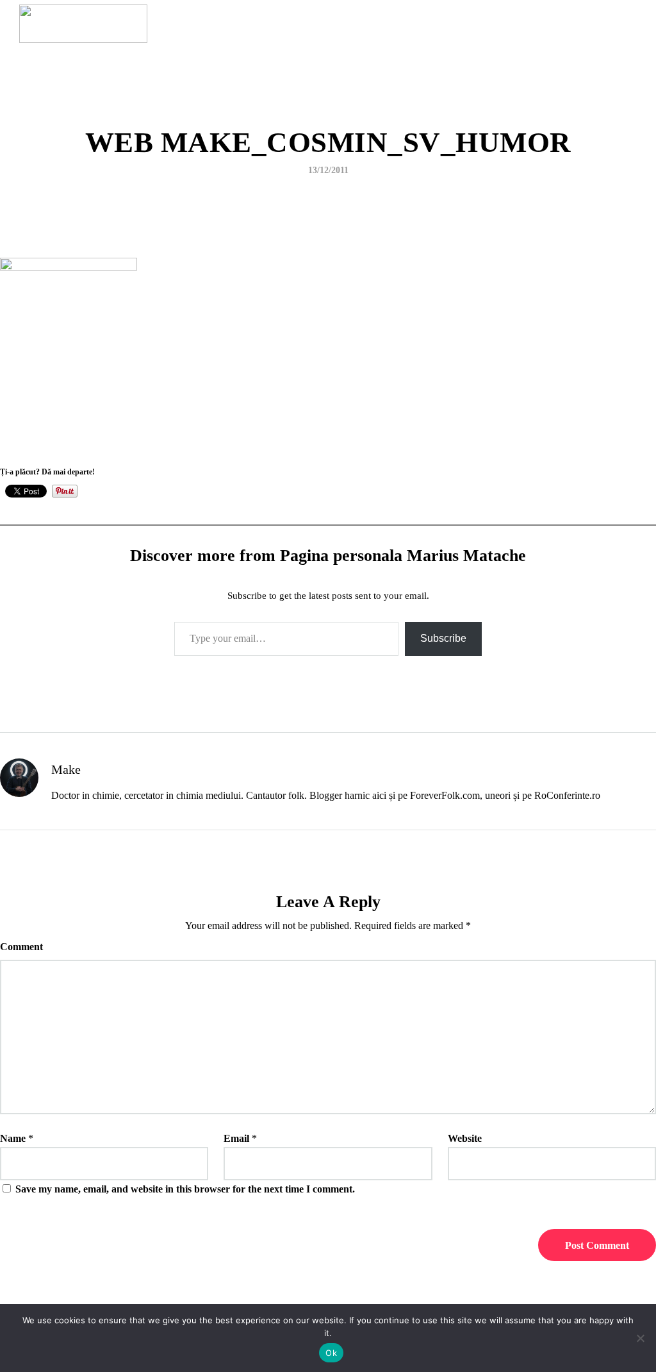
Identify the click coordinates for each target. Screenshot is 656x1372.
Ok (331, 1353)
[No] (640, 1338)
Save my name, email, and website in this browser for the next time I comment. (185, 1189)
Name (13, 1138)
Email (236, 1138)
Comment (21, 946)
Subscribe (443, 638)
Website (465, 1138)
